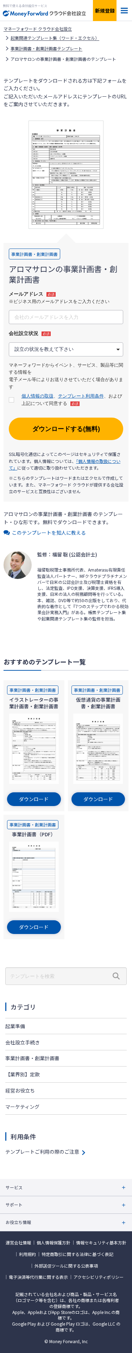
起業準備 (15, 1026)
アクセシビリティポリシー (99, 1277)
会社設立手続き (22, 1042)
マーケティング (22, 1106)
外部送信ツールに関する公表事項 (66, 1266)
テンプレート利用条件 (81, 396)
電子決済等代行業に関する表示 (38, 1277)
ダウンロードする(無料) (66, 428)
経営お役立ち (20, 1090)
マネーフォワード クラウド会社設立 (38, 29)
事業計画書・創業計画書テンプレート (46, 48)
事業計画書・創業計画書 (32, 1058)
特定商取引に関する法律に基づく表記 (77, 1254)
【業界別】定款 (22, 1074)
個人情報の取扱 (37, 396)
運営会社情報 (18, 1242)
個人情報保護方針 (53, 1242)
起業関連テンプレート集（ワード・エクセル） (55, 38)
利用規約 (27, 1254)
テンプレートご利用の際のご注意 (42, 1151)
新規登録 (105, 10)
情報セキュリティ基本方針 (101, 1242)
